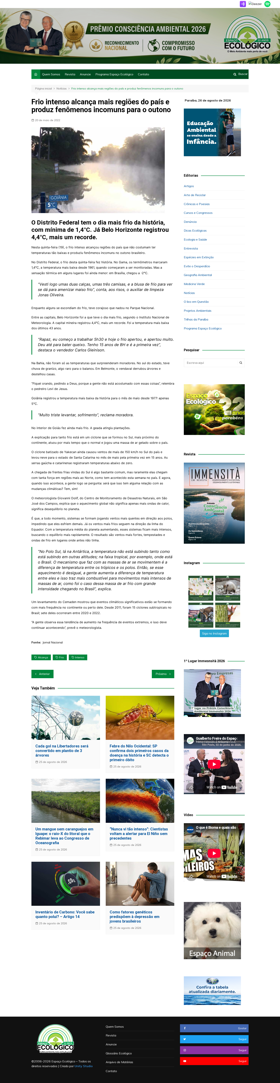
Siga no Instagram (214, 633)
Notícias (189, 293)
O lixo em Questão (196, 302)
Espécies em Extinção (199, 257)
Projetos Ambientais (197, 310)
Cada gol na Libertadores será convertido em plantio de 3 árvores (61, 751)
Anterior (44, 674)
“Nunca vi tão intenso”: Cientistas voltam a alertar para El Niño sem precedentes (139, 834)
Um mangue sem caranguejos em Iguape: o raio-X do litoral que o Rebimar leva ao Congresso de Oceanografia (64, 836)
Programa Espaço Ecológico (114, 74)
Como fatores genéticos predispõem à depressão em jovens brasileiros (134, 917)
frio (61, 657)
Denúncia (190, 222)
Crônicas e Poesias (197, 204)
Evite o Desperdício (197, 266)
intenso (79, 657)
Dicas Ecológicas (195, 230)
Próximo (161, 674)
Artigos (189, 186)
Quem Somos (51, 74)
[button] (200, 588)
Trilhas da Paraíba (196, 319)
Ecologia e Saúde (195, 239)
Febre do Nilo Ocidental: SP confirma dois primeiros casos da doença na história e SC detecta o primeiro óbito (139, 753)
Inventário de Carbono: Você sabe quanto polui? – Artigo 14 (64, 914)
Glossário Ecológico (119, 1053)
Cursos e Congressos (198, 213)
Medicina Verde (194, 284)
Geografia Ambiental (198, 275)
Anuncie (85, 74)
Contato (143, 74)
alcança (43, 657)
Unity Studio (83, 1066)
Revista (70, 74)
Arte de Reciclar (195, 195)
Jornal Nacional (52, 642)
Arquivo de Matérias (119, 1062)
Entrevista (191, 248)
